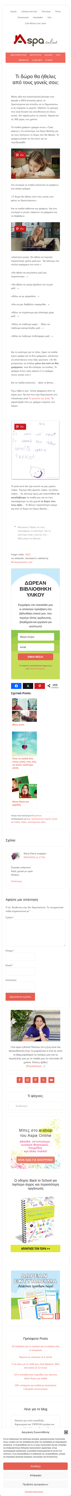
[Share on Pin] (40, 686)
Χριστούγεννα (37, 819)
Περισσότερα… (35, 1066)
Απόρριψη (35, 1475)
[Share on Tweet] (28, 686)
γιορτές (48, 819)
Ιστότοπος (11, 980)
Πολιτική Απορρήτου (34, 1492)
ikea (28, 819)
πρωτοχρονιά (34, 822)
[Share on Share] (16, 686)
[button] (66, 1432)
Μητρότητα (36, 815)
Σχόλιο (10, 917)
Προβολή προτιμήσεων (35, 1484)
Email (9, 965)
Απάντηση (16, 881)
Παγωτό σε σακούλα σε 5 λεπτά (35, 1357)
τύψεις (24, 822)
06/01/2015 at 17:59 (34, 857)
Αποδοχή (35, 1466)
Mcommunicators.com (21, 562)
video (43, 822)
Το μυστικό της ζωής (39, 398)
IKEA (28, 554)
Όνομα (10, 950)
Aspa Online (35, 39)
